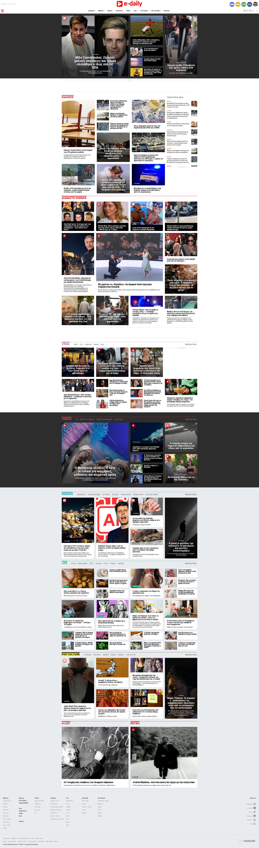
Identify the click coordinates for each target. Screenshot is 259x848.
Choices (21, 821)
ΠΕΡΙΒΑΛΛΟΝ (138, 494)
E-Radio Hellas (12, 841)
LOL (81, 344)
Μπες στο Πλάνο (39, 800)
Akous (56, 841)
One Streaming (32, 841)
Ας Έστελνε (53, 813)
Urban (83, 810)
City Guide (85, 798)
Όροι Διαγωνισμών (23, 838)
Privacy (32, 838)
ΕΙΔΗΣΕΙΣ (91, 11)
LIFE (135, 11)
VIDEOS (109, 11)
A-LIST (66, 723)
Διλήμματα (38, 803)
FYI (77, 419)
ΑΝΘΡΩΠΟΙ (81, 494)
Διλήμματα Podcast (55, 810)
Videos (37, 798)
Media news (23, 811)
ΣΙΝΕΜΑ (106, 655)
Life (67, 798)
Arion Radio (41, 841)
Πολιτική (5, 810)
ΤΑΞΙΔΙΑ (98, 563)
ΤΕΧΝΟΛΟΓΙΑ (126, 494)
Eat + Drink (85, 800)
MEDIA (96, 344)
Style (67, 825)
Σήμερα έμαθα (23, 803)
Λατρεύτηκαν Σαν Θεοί (56, 819)
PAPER (113, 655)
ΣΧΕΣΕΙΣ (121, 563)
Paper (99, 810)
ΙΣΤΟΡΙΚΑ (106, 494)
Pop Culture (101, 798)
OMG (76, 344)
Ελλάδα (5, 803)
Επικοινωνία (6, 838)
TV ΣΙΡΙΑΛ (87, 655)
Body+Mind (69, 800)
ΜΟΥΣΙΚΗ (97, 655)
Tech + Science (7, 819)
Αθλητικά (5, 816)
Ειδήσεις (5, 798)
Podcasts (53, 798)
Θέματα (21, 798)
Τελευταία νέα (7, 800)
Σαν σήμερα (22, 800)
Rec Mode (37, 806)
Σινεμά (99, 806)
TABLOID (88, 344)
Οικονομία (6, 813)
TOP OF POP (131, 655)
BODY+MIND (82, 563)
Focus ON (37, 810)
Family (68, 816)
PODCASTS (119, 11)
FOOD (73, 563)
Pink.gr (5, 841)
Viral (20, 808)
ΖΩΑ (102, 344)
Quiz (20, 816)
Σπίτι (67, 813)
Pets (67, 819)
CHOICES (166, 11)
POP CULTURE (155, 11)
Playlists (100, 816)
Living (67, 822)
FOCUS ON (118, 419)
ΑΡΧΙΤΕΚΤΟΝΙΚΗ (151, 494)
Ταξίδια (68, 806)
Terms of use (39, 838)
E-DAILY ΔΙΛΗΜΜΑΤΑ (104, 419)
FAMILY (113, 563)
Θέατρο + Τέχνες (87, 806)
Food (67, 803)
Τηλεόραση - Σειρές (103, 800)
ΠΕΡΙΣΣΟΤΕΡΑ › (191, 344)
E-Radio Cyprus (22, 841)
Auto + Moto (6, 825)
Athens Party (49, 841)
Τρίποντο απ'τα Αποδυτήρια (54, 802)
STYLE (105, 563)
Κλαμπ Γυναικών (54, 816)
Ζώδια (21, 813)
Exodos (84, 803)
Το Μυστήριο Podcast (56, 806)
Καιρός (5, 828)
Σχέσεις (68, 810)
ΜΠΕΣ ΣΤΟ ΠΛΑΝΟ (87, 419)
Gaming (100, 813)
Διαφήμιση (14, 838)
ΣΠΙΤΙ (91, 563)
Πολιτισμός (6, 822)
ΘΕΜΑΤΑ (100, 11)
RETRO (135, 723)
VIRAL (128, 11)
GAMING (121, 655)
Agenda (84, 813)
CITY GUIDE (143, 11)
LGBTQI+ (115, 494)
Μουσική (100, 803)
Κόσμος (5, 806)
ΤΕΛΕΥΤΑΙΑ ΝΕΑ (175, 97)
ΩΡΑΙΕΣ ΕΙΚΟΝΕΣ (94, 494)
